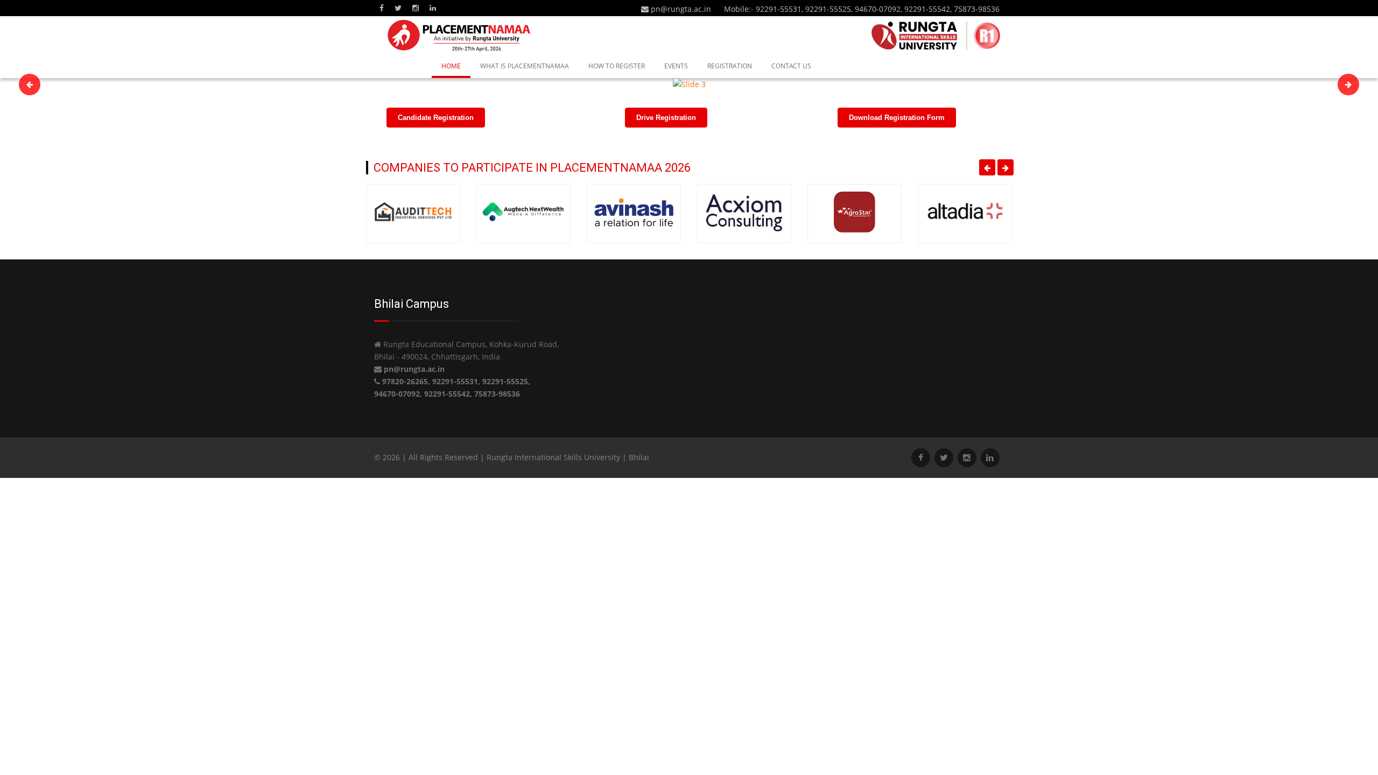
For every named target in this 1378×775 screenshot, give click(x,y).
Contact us (791, 66)
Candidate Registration (436, 118)
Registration (729, 66)
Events (676, 66)
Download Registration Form (897, 118)
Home (451, 66)
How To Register (616, 66)
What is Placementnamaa (524, 66)
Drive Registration (666, 118)
